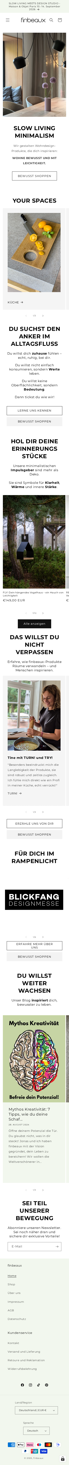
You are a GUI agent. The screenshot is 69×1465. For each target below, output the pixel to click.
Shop (11, 1284)
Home (12, 1275)
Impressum (16, 1301)
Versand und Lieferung (24, 1351)
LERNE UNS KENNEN (34, 410)
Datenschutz (17, 1319)
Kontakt (13, 1343)
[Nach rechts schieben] (43, 316)
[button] (7, 20)
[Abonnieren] (57, 1246)
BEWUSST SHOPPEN (34, 176)
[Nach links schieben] (26, 316)
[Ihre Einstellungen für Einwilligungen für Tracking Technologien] (62, 1458)
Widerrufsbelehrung (22, 1369)
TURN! (12, 793)
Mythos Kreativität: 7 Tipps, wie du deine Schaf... (29, 1114)
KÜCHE (13, 302)
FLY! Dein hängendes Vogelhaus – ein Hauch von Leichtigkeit (33, 594)
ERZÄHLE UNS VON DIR (34, 823)
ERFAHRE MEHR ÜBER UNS (34, 945)
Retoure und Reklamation (26, 1360)
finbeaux (38, 1458)
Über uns (14, 1293)
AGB (11, 1310)
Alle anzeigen (34, 623)
